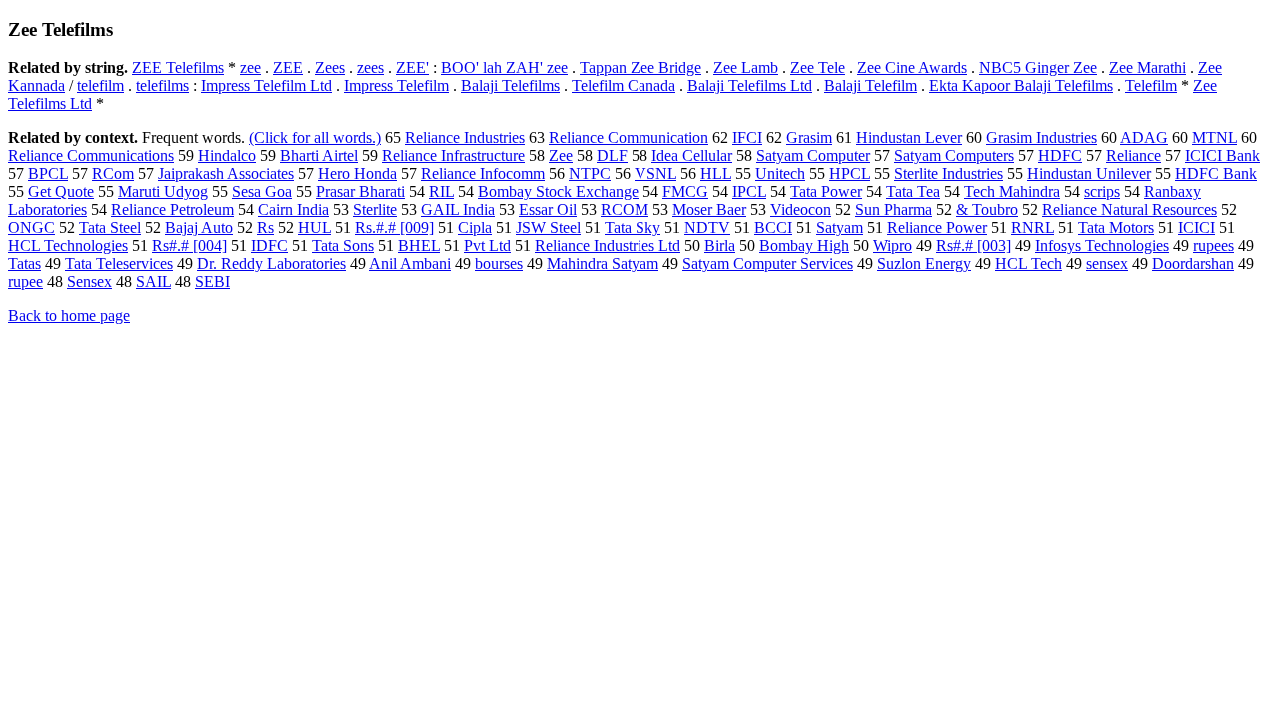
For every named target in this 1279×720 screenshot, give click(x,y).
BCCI (773, 227)
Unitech (780, 173)
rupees (1213, 245)
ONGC (31, 227)
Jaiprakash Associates (226, 173)
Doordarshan (1193, 263)
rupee (25, 281)
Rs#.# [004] (189, 245)
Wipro (892, 245)
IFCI (747, 137)
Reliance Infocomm (483, 173)
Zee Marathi (1147, 67)
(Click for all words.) (315, 137)
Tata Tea (913, 191)
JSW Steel (548, 227)
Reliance (1133, 155)
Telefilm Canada (623, 85)
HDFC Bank (1216, 173)
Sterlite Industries (948, 173)
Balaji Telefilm (870, 85)
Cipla (475, 227)
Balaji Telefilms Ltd (749, 85)
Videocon (800, 209)
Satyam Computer (813, 155)
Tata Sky (632, 227)
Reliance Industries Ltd (607, 245)
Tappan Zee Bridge (640, 67)
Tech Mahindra (1012, 191)
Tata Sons (343, 245)
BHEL (419, 245)
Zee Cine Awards (912, 67)
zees (370, 67)
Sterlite (375, 209)
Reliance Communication (628, 137)
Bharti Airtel (319, 155)
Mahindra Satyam (602, 263)
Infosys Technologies (1102, 245)
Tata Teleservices (119, 263)
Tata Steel (110, 227)
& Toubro (987, 209)
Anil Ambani (410, 263)
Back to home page (69, 315)
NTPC (590, 173)
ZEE (288, 67)
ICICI (1196, 227)
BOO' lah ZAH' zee (504, 67)
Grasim (809, 137)
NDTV (707, 227)
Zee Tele (817, 67)
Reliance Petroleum (172, 209)
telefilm (100, 85)
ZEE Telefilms (178, 67)
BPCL (48, 173)
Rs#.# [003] (973, 245)
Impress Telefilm (396, 85)
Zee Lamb (745, 67)
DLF (612, 155)
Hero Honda (357, 173)
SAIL (153, 281)
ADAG (1144, 137)
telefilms (162, 85)
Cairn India (293, 209)
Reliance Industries (465, 137)
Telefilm (1151, 85)
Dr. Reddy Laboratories (271, 263)
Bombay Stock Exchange (558, 191)
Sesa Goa (262, 191)
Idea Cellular (691, 155)
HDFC (1060, 155)
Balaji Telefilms (510, 85)
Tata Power (826, 191)
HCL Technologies (68, 245)
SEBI (212, 281)
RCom (113, 173)
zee (250, 67)
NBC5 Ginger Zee (1038, 67)
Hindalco (227, 155)
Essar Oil (548, 209)
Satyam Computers (954, 155)
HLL (715, 173)
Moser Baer (709, 209)
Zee (561, 155)
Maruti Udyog (163, 191)
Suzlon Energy (924, 263)
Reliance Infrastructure (453, 155)
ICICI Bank (1222, 155)
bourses (499, 263)
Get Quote (61, 191)
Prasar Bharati (360, 191)
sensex (1107, 263)
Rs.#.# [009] (394, 227)
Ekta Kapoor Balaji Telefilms (1021, 85)
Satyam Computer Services (767, 263)
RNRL (1032, 227)
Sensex (89, 281)
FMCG (685, 191)
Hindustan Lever (909, 137)
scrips (1102, 191)
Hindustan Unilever (1089, 173)
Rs (265, 227)
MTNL (1214, 137)
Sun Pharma (893, 209)
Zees (330, 67)
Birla (719, 245)
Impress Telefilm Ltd (266, 85)
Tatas (24, 263)
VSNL (655, 173)
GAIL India (458, 209)
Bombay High (804, 245)
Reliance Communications (91, 155)
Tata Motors (1116, 227)
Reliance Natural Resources (1129, 209)
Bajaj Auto (199, 227)
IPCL (749, 191)
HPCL (849, 173)
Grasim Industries (1041, 137)
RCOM (624, 209)
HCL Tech (1028, 263)
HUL (314, 227)
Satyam (839, 227)
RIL (441, 191)
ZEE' (412, 67)
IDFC (269, 245)
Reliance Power (937, 227)
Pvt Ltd (487, 245)
